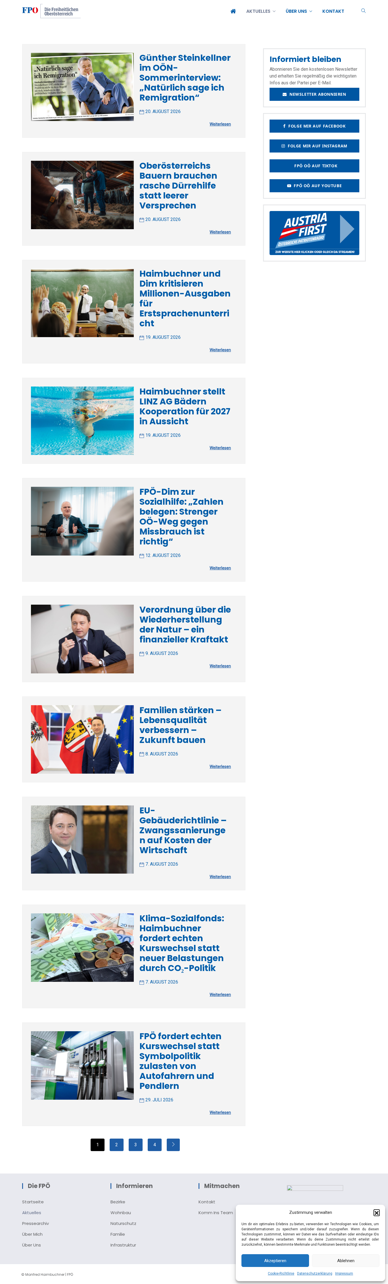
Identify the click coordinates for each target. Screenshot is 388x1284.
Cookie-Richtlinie (281, 1273)
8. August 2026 (161, 754)
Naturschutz (123, 1223)
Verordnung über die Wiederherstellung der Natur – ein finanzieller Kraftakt (185, 625)
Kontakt (207, 1202)
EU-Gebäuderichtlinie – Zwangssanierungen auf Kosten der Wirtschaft (183, 830)
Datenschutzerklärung (314, 1273)
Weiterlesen (220, 124)
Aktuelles (31, 1213)
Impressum (344, 1273)
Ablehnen (345, 1260)
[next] (173, 1145)
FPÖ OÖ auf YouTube (316, 185)
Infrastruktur (123, 1245)
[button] (376, 1212)
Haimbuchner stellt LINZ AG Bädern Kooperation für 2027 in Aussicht (184, 406)
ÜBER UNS (296, 11)
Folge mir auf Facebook (315, 126)
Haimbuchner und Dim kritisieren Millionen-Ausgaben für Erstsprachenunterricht (185, 298)
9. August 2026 (161, 653)
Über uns (31, 1245)
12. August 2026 (163, 555)
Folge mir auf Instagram (316, 146)
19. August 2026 (163, 337)
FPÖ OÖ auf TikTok (314, 165)
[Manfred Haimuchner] (51, 11)
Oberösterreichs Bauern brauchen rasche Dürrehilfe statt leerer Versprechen (178, 186)
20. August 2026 (163, 111)
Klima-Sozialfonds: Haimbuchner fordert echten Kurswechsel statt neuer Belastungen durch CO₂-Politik (181, 943)
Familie (117, 1234)
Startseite (33, 1202)
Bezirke (117, 1202)
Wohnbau (120, 1213)
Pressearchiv (35, 1223)
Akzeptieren (275, 1260)
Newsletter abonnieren (316, 94)
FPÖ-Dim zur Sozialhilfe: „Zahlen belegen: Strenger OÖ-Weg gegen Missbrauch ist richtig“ (181, 517)
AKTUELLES (258, 11)
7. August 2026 (161, 864)
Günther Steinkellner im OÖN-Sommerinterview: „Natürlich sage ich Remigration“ (185, 78)
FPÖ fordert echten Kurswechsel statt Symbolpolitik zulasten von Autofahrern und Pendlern (180, 1061)
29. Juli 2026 (159, 1100)
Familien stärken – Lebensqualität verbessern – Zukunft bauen (180, 725)
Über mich (32, 1234)
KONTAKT (333, 11)
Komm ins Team (216, 1213)
